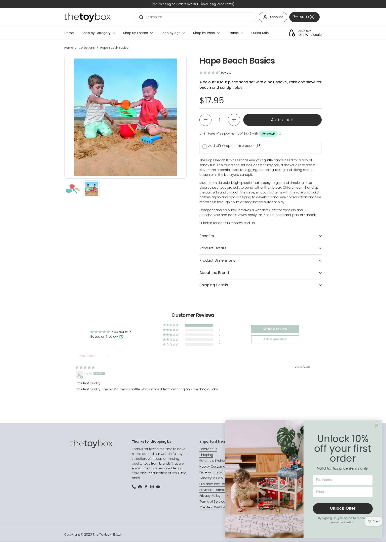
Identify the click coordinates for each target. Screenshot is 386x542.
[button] (209, 72)
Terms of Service (212, 501)
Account (276, 17)
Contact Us (208, 449)
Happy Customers (213, 466)
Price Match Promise (215, 472)
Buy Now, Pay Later (213, 484)
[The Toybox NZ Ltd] (87, 17)
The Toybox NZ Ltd (107, 534)
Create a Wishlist (212, 507)
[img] (85, 367)
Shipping (206, 455)
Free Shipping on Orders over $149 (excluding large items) (193, 4)
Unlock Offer (342, 509)
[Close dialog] (376, 425)
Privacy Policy (210, 495)
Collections (87, 48)
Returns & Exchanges (215, 460)
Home (68, 48)
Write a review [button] (275, 329)
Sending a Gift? (211, 478)
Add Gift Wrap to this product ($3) (235, 145)
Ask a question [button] (275, 339)
